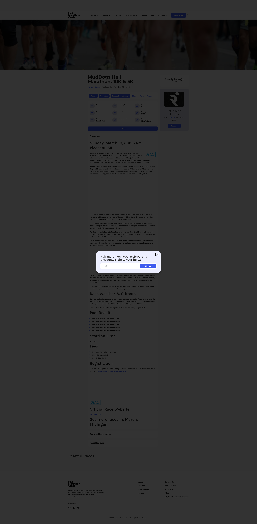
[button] (157, 254)
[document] (128, 262)
